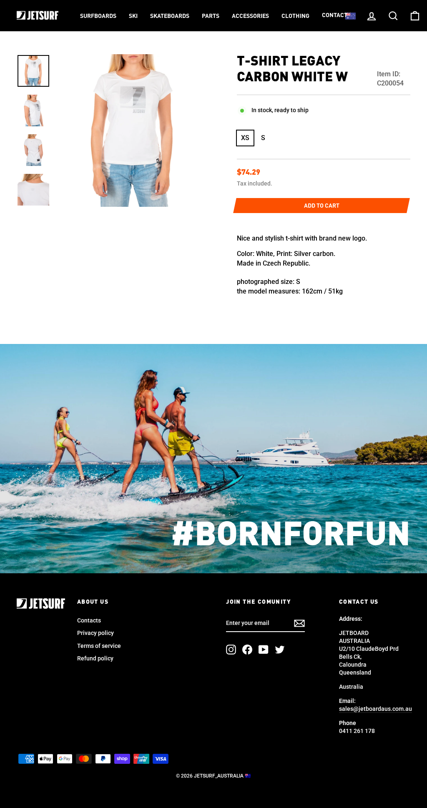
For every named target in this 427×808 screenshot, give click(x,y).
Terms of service (99, 645)
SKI (133, 16)
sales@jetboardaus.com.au (375, 708)
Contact (334, 15)
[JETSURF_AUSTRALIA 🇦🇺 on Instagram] (231, 650)
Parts (210, 16)
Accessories (250, 16)
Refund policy (95, 658)
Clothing (295, 16)
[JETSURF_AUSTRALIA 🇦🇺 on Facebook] (247, 650)
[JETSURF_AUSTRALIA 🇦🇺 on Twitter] (280, 650)
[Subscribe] (299, 623)
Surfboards (98, 16)
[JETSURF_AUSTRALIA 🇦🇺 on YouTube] (264, 650)
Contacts (89, 620)
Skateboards (169, 16)
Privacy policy (95, 633)
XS (245, 138)
